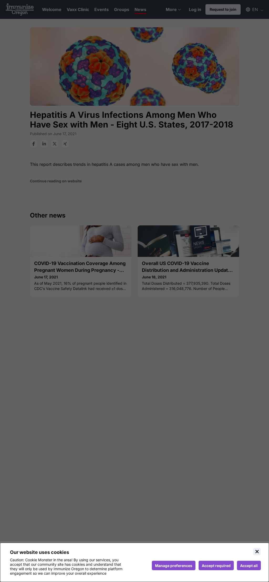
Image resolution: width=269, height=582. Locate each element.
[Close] (257, 551)
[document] (134, 562)
